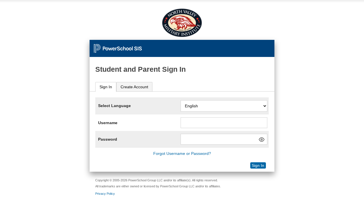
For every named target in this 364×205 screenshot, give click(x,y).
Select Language (114, 105)
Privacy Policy (105, 193)
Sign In (106, 87)
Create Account (134, 87)
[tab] (105, 87)
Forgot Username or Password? (182, 153)
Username (107, 122)
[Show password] (261, 139)
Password (107, 139)
